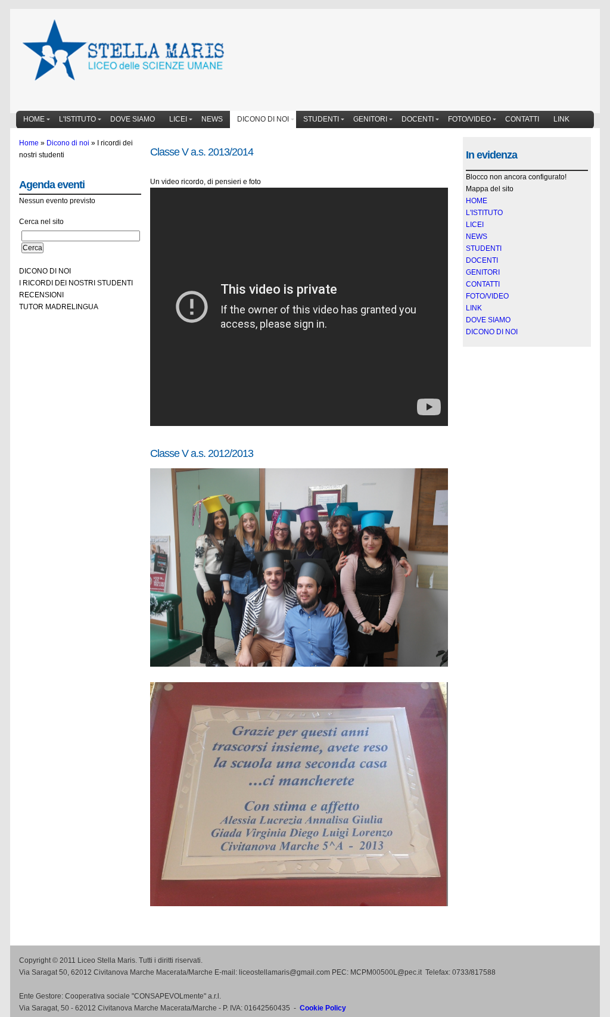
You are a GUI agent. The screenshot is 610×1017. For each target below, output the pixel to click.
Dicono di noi (263, 119)
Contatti (522, 119)
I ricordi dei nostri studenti (76, 283)
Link (561, 119)
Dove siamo (132, 119)
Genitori (370, 119)
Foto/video (469, 119)
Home (34, 119)
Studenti (321, 119)
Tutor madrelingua (58, 307)
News (212, 119)
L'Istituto (77, 119)
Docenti (418, 119)
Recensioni (41, 295)
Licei (178, 119)
